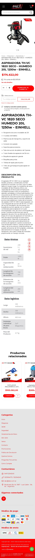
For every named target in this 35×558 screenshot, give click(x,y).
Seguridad (4, 430)
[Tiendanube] (7, 549)
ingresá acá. (5, 546)
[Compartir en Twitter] (29, 247)
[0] (31, 7)
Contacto (4, 445)
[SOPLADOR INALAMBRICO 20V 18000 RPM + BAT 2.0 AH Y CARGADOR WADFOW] (17, 396)
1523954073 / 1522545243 (12, 477)
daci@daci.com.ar (10, 481)
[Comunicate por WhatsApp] (32, 549)
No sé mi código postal (7, 103)
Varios (3, 441)
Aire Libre (4, 438)
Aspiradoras (19, 56)
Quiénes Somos (6, 456)
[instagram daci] (3, 498)
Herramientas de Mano (9, 434)
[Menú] (3, 6)
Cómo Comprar (6, 463)
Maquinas (10, 56)
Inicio (3, 56)
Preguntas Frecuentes (9, 460)
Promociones (6, 449)
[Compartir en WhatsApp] (29, 239)
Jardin (3, 427)
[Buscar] (31, 12)
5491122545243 (9, 473)
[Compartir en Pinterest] (29, 250)
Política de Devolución (9, 452)
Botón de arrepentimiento (20, 546)
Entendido (29, 555)
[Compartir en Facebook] (29, 244)
